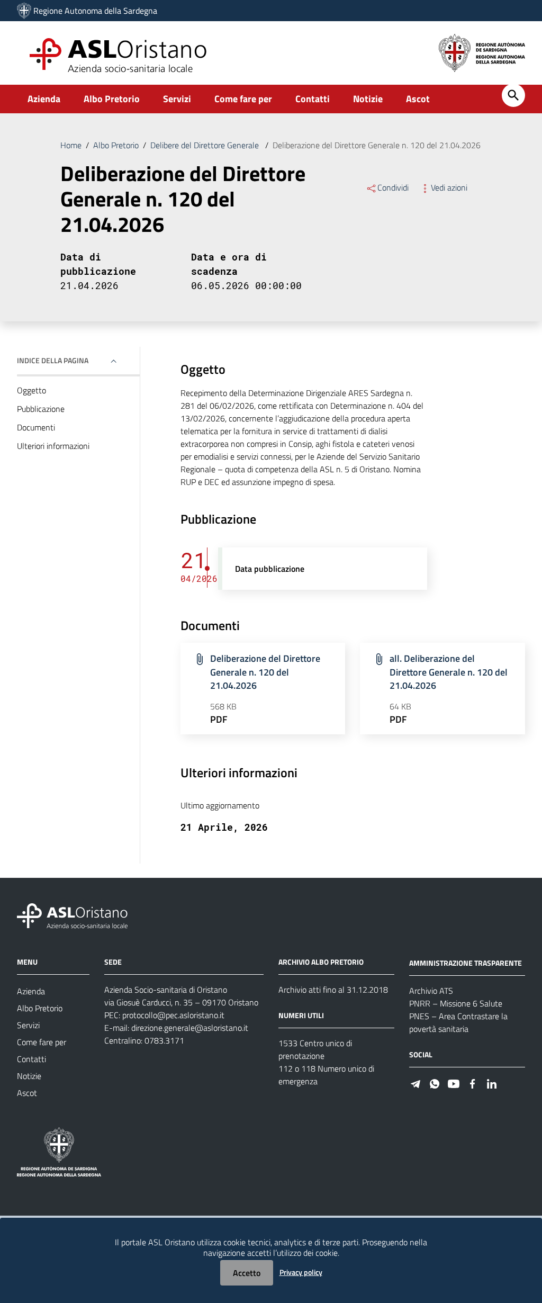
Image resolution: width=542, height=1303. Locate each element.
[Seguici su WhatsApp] (434, 1083)
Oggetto (31, 390)
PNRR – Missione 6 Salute (455, 1003)
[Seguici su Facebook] (472, 1083)
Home (71, 145)
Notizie (368, 99)
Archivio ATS (431, 990)
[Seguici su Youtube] (453, 1083)
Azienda (44, 99)
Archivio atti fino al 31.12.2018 (333, 989)
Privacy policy (300, 1272)
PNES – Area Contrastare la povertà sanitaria (458, 1022)
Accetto (246, 1272)
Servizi (177, 99)
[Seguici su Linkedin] (491, 1083)
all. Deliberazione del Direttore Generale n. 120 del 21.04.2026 (449, 672)
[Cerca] (513, 95)
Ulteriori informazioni (53, 445)
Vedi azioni (449, 187)
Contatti (312, 99)
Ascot (418, 99)
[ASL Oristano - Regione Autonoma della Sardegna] (72, 915)
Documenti (36, 427)
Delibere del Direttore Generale (205, 145)
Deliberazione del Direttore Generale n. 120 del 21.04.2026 (265, 672)
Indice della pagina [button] (52, 360)
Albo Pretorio (112, 99)
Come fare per (243, 99)
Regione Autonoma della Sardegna (95, 10)
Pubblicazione (41, 408)
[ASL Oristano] (24, 10)
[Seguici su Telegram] (415, 1083)
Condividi (393, 187)
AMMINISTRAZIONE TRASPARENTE (465, 962)
